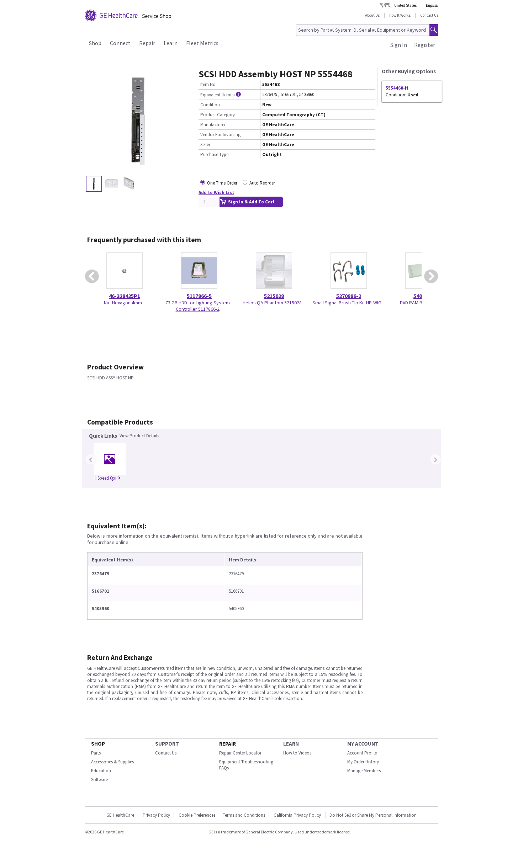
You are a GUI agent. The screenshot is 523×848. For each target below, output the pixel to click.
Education (101, 771)
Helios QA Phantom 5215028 (272, 302)
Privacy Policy (156, 815)
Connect (120, 43)
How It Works (400, 15)
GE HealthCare (120, 815)
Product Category (217, 115)
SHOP (98, 743)
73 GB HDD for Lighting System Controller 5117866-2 (197, 305)
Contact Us (429, 15)
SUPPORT (167, 743)
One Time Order (222, 183)
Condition (210, 105)
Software (99, 780)
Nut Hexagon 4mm (123, 302)
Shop (95, 43)
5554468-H (397, 88)
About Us (372, 15)
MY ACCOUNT (363, 743)
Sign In (398, 44)
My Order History (363, 762)
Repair (147, 43)
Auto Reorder (262, 183)
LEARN (291, 743)
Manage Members (364, 771)
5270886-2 (348, 295)
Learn (171, 43)
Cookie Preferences (197, 815)
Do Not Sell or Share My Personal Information (373, 815)
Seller (205, 145)
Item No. (208, 84)
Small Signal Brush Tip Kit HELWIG (346, 302)
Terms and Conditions (244, 815)
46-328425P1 (124, 295)
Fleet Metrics (202, 43)
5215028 (274, 295)
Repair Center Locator (240, 753)
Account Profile (362, 753)
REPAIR (227, 743)
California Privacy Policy (298, 815)
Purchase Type (214, 154)
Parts (96, 753)
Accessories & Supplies (112, 762)
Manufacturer (213, 125)
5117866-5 (199, 295)
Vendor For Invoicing (220, 135)
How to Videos (297, 753)
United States (405, 5)
